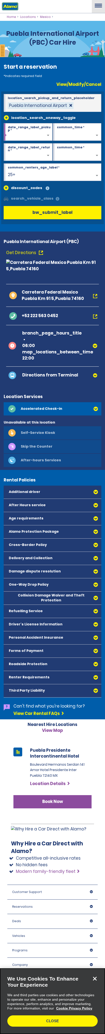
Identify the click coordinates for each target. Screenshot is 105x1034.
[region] (52, 1001)
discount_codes (26, 187)
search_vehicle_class (32, 198)
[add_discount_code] (6, 187)
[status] (41, 105)
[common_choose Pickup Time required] (77, 132)
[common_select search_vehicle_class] (6, 198)
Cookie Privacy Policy (74, 1008)
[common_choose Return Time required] (77, 152)
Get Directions (21, 253)
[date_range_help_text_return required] (28, 152)
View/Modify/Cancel (78, 84)
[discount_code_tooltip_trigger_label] (47, 188)
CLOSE (52, 1021)
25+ (11, 175)
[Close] (95, 979)
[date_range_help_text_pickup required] (28, 132)
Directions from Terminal (50, 375)
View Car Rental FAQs (36, 713)
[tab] (52, 408)
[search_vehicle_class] (57, 199)
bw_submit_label (52, 212)
